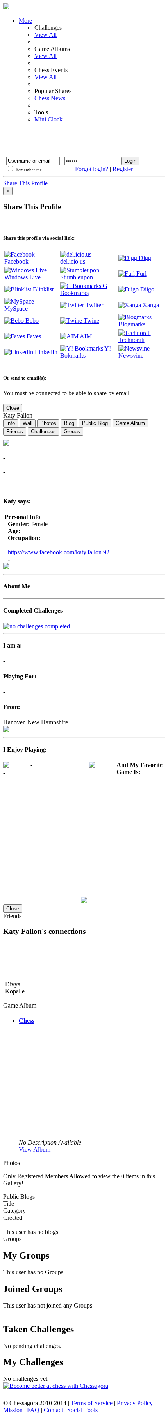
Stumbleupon (76, 277)
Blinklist (42, 289)
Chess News (49, 98)
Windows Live (22, 277)
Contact (53, 1410)
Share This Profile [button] (25, 183)
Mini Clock (48, 119)
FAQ (33, 1410)
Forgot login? (91, 169)
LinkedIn (45, 352)
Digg (144, 258)
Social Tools (82, 1410)
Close (12, 408)
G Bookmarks (83, 289)
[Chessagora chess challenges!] (84, 1385)
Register (123, 169)
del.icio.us (72, 261)
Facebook (16, 261)
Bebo (31, 320)
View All (45, 34)
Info (10, 423)
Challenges (43, 431)
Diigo (146, 289)
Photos (48, 423)
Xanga (150, 305)
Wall (27, 423)
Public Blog (95, 423)
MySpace (16, 308)
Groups (72, 431)
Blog (69, 423)
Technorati (131, 339)
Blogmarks (131, 324)
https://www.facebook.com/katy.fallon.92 (58, 552)
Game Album (130, 423)
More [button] (25, 20)
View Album (34, 1149)
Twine (90, 320)
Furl (141, 273)
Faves (33, 336)
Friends (14, 431)
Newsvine (130, 355)
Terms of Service (92, 1403)
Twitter (93, 305)
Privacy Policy (135, 1403)
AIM (85, 336)
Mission (13, 1410)
